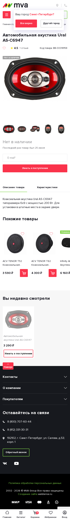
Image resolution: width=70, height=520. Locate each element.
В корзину (24, 273)
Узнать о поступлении (35, 168)
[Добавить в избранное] (4, 48)
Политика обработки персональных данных (35, 483)
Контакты (10, 377)
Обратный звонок (16, 452)
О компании (12, 388)
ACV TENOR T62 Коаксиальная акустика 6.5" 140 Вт (43, 263)
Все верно (26, 23)
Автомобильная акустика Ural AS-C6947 (18, 338)
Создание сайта (28, 494)
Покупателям (13, 399)
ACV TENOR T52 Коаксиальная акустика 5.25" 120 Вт (15, 263)
